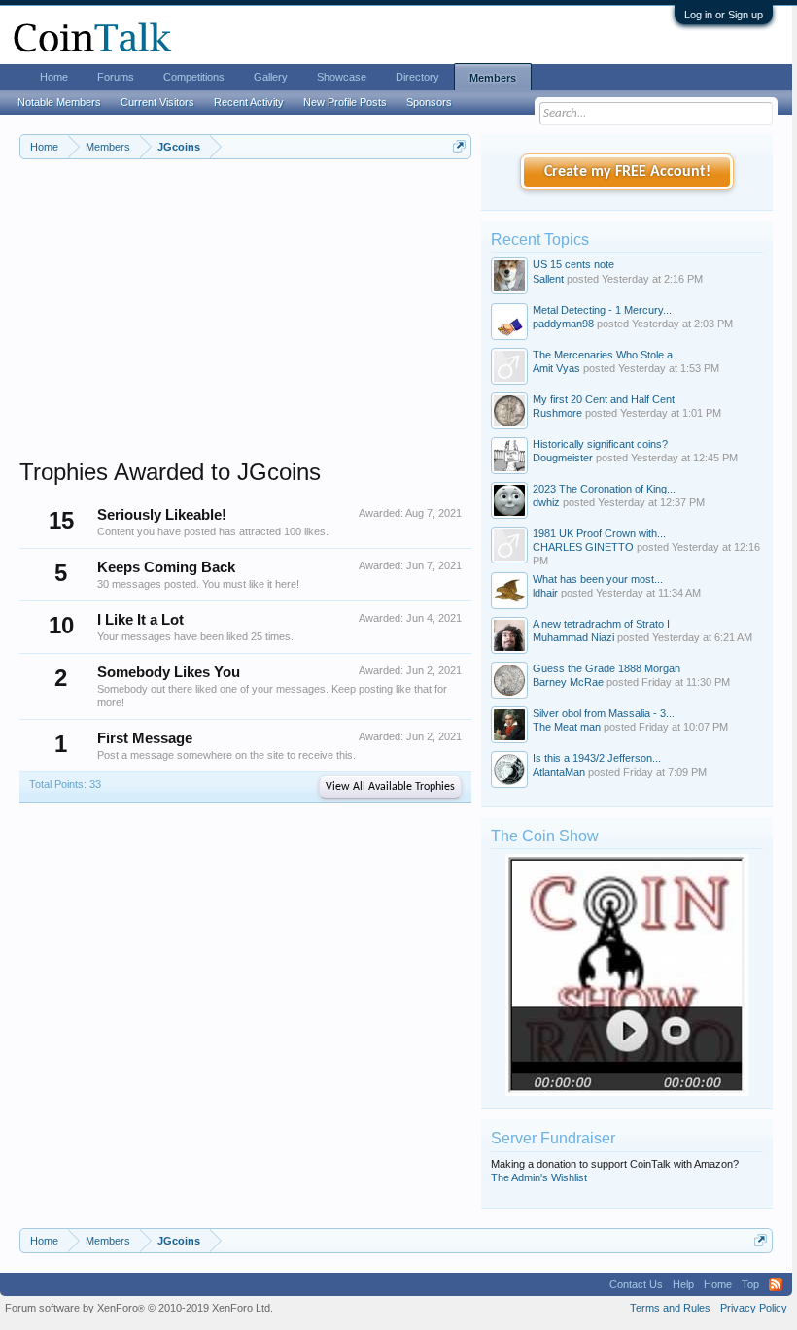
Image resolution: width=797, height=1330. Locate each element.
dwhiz (546, 502)
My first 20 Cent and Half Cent (604, 399)
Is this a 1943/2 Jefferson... (597, 758)
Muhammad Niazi (573, 637)
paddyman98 (563, 323)
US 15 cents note (573, 264)
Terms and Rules (670, 1307)
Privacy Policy (753, 1307)
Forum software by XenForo (139, 1307)
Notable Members (59, 102)
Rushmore (557, 413)
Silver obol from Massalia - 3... (604, 713)
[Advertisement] (245, 322)
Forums (115, 77)
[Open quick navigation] (459, 146)
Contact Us (636, 1284)
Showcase (341, 77)
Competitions (194, 77)
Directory (417, 77)
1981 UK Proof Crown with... (599, 533)
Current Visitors (157, 102)
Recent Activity (249, 102)
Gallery (271, 77)
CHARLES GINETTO (583, 547)
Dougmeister (563, 457)
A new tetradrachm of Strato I (601, 624)
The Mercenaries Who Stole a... (607, 354)
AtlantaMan (559, 772)
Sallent (548, 279)
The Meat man (567, 727)
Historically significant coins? (600, 444)
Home (54, 77)
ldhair (545, 592)
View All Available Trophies (390, 787)
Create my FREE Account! (627, 172)
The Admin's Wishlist (539, 1177)
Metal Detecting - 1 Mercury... (602, 310)
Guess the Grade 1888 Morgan (606, 668)
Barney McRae (568, 682)
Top (750, 1284)
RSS (775, 1284)
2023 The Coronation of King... (604, 488)
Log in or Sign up (723, 14)
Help (683, 1284)
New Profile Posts (345, 102)
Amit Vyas (556, 368)
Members (492, 78)
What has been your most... (598, 579)
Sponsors (429, 102)
